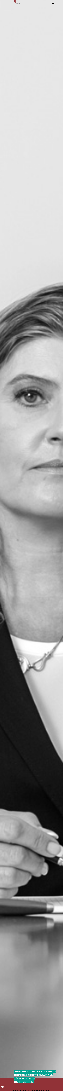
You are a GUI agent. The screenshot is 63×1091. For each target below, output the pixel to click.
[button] (53, 4)
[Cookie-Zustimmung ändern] (3, 1086)
